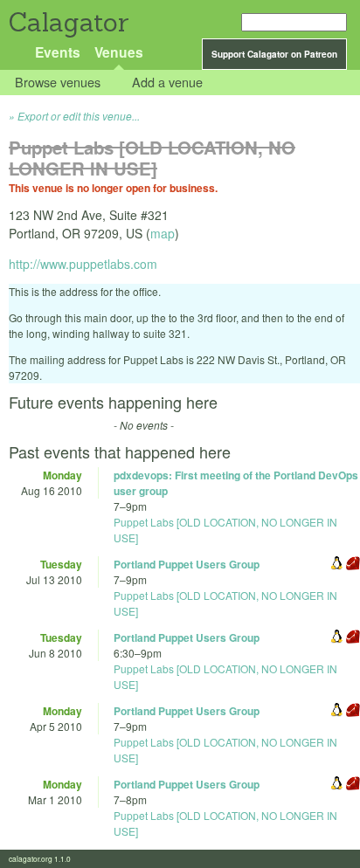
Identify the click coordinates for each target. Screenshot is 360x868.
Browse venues (57, 82)
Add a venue (167, 82)
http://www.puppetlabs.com (83, 263)
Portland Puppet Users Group (187, 564)
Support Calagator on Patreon (274, 54)
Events (57, 52)
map (162, 233)
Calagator (68, 22)
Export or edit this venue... (78, 115)
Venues (118, 52)
